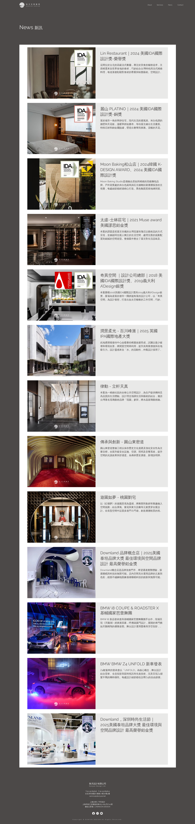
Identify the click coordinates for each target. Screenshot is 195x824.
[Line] (101, 813)
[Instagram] (97, 813)
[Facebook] (93, 813)
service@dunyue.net (97, 796)
